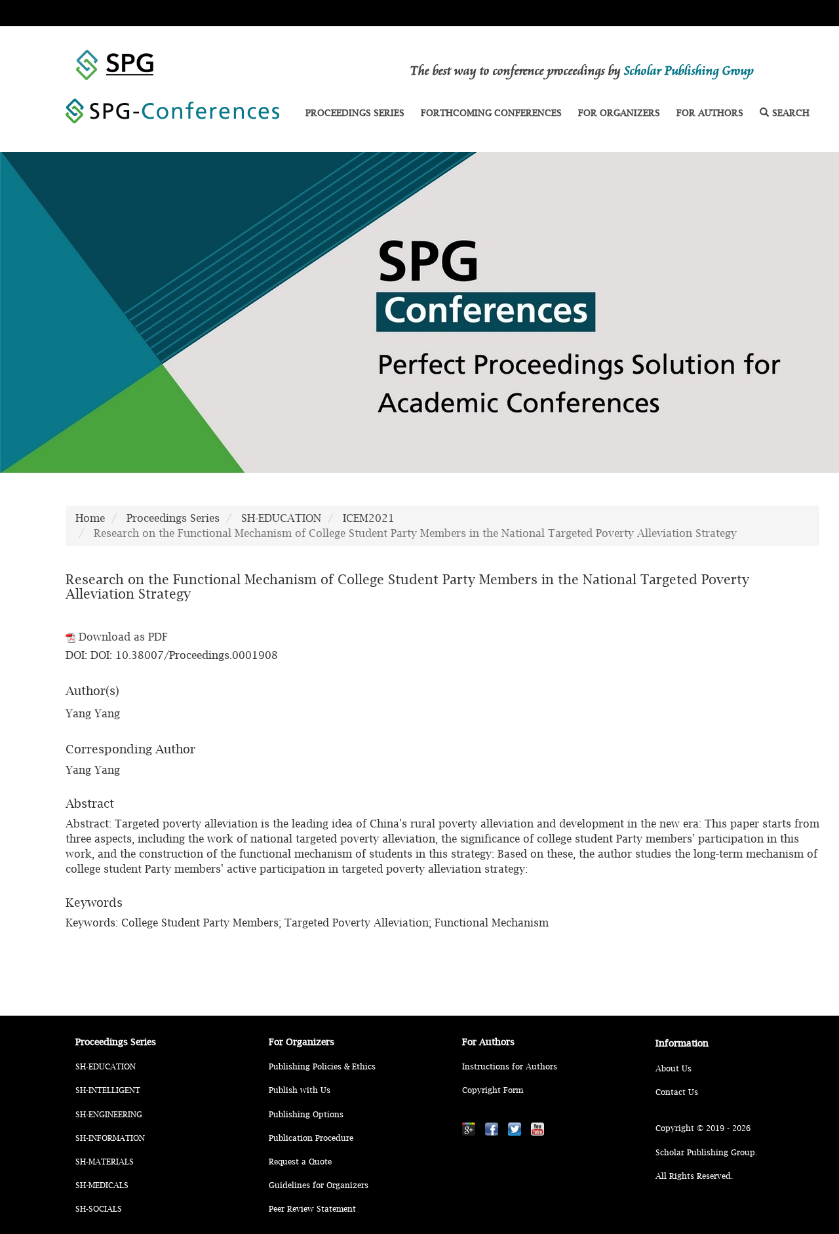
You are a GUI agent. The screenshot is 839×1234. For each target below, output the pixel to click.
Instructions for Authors (509, 1066)
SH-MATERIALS (104, 1161)
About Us (673, 1068)
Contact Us (676, 1092)
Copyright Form (492, 1090)
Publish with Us (299, 1090)
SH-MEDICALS (101, 1185)
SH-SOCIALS (98, 1209)
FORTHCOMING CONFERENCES (491, 112)
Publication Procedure (311, 1138)
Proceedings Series (173, 518)
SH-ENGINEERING (108, 1114)
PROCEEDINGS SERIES (354, 112)
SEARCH (791, 112)
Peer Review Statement (312, 1209)
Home (90, 518)
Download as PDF (121, 637)
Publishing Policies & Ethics (322, 1066)
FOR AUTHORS (709, 112)
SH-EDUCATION (281, 518)
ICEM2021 (369, 518)
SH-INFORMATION (110, 1138)
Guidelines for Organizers (318, 1185)
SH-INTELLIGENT (107, 1090)
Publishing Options (306, 1114)
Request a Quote (300, 1161)
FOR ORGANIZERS (619, 112)
